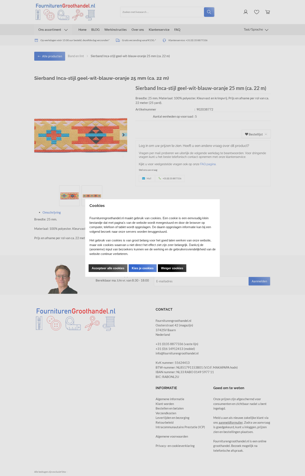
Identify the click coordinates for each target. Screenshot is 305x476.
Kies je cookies (143, 268)
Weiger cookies (172, 268)
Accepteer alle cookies (108, 268)
